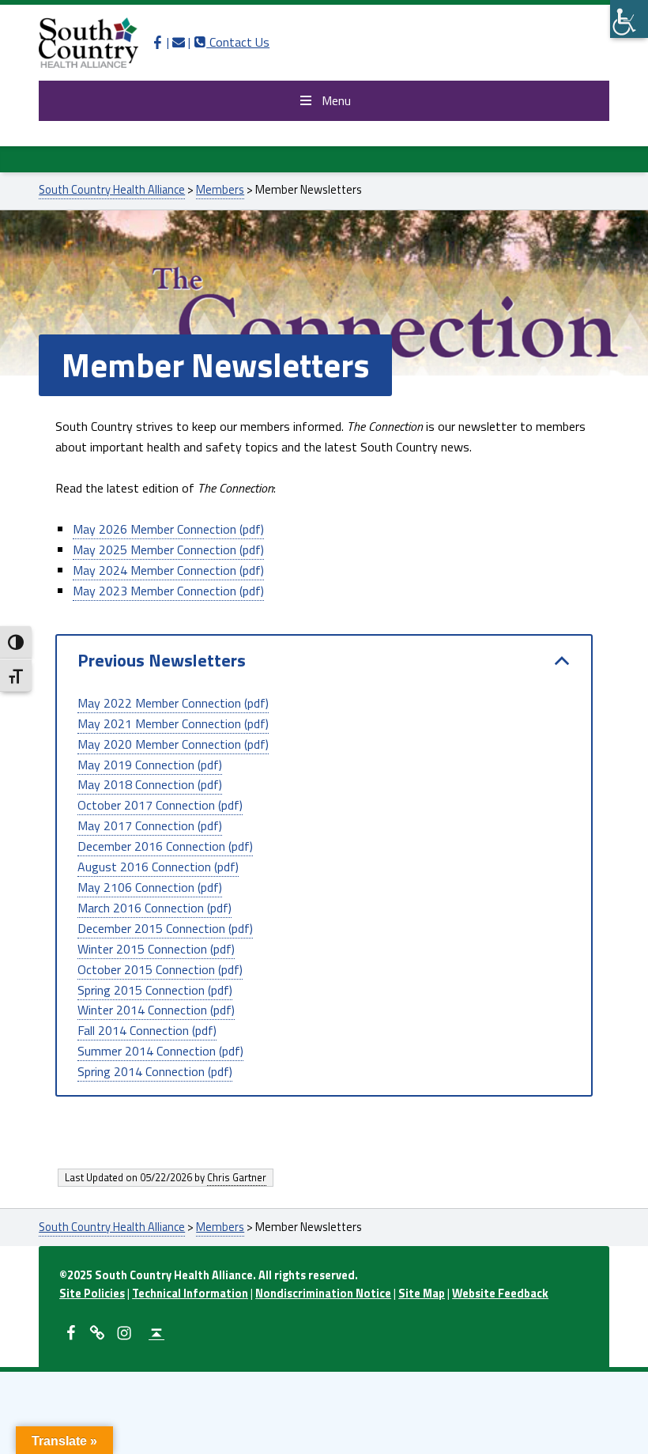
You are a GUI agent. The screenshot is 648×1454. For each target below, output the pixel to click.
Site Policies (92, 1293)
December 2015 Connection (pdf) (165, 928)
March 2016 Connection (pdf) (154, 907)
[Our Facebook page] (157, 41)
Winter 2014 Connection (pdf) (156, 1009)
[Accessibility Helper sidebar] (629, 19)
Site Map (421, 1293)
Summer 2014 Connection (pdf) (160, 1050)
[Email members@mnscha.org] (178, 41)
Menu (336, 100)
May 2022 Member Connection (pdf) (173, 702)
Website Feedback (500, 1293)
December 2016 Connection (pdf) (165, 846)
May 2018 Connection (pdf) (149, 784)
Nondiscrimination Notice (323, 1293)
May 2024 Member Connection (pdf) (168, 570)
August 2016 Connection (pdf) (158, 866)
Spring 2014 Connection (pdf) (154, 1071)
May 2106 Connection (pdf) (149, 887)
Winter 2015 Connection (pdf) (156, 948)
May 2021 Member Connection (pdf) (173, 723)
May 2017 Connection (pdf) (149, 825)
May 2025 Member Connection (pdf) (168, 549)
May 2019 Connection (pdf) (149, 764)
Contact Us (231, 41)
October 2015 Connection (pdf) (160, 969)
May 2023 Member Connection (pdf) (168, 590)
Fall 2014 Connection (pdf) (147, 1030)
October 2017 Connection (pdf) (160, 804)
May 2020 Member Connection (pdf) (173, 744)
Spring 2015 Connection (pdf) (154, 989)
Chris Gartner (236, 1177)
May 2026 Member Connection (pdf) (168, 528)
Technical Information (190, 1293)
